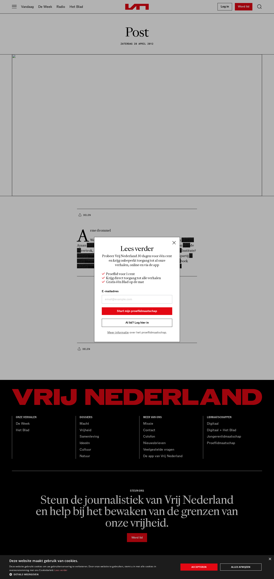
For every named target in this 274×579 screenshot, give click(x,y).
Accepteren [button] (199, 567)
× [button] (269, 559)
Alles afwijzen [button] (241, 567)
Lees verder (60, 570)
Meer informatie (118, 332)
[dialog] (137, 567)
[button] (91, 574)
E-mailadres (110, 291)
